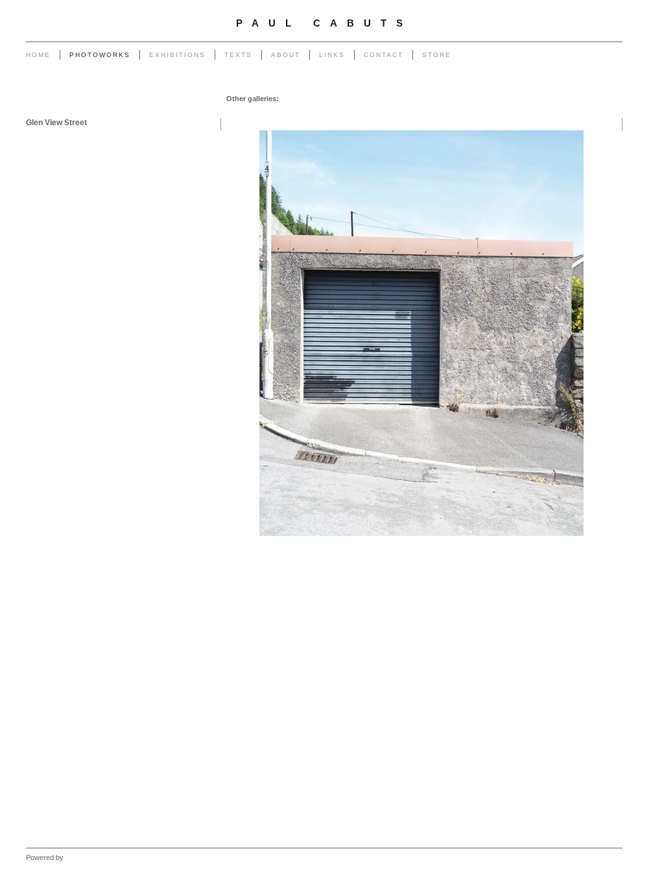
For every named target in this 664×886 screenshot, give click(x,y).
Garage (293, 98)
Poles (377, 98)
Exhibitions (177, 54)
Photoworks (99, 54)
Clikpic (75, 857)
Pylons (350, 98)
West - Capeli (464, 111)
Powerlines (411, 98)
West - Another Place (584, 111)
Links (332, 54)
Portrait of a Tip (257, 111)
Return (301, 111)
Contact (383, 54)
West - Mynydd (517, 111)
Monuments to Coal (586, 98)
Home (38, 54)
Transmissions (461, 98)
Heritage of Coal (346, 111)
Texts (238, 54)
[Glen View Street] (421, 333)
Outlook (394, 111)
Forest (425, 111)
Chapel (321, 98)
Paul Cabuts (324, 23)
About (285, 54)
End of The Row (519, 98)
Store (436, 54)
